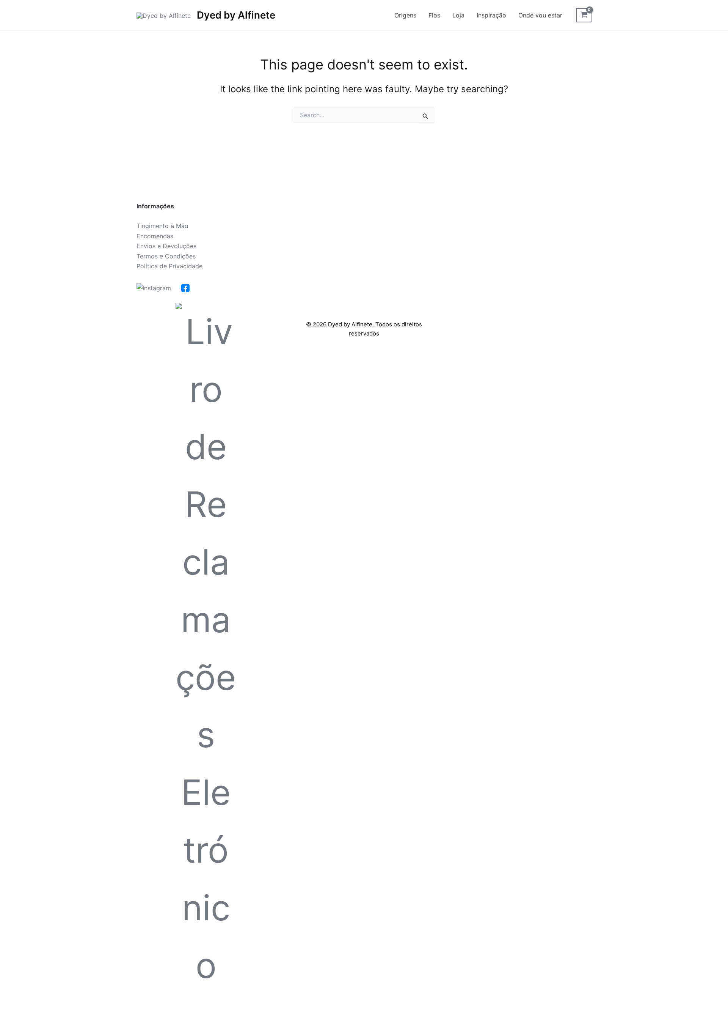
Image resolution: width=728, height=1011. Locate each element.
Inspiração (491, 15)
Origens (405, 15)
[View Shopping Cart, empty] (584, 15)
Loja (458, 15)
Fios (434, 15)
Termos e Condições (166, 256)
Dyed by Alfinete (236, 15)
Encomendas (154, 236)
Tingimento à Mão (162, 226)
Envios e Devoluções (166, 246)
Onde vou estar (540, 15)
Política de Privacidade (169, 266)
